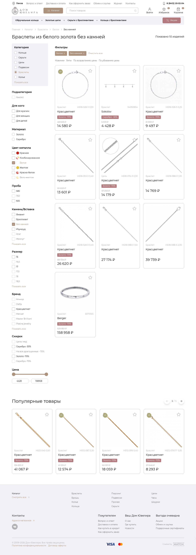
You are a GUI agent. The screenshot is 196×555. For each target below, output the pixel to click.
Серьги (115, 506)
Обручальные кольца (26, 20)
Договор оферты (57, 545)
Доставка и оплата (56, 3)
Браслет (61, 107)
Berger (61, 318)
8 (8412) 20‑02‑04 (175, 3)
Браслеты (77, 493)
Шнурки (155, 502)
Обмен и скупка (102, 3)
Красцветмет (66, 111)
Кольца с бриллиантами (113, 20)
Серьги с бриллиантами (81, 20)
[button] (181, 401)
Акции (159, 521)
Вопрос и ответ (34, 3)
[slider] (13, 374)
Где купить (130, 524)
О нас (128, 521)
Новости (129, 528)
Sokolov (106, 111)
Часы (154, 498)
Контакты (130, 3)
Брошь (75, 498)
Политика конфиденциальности (29, 545)
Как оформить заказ (79, 3)
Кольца (75, 506)
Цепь (104, 176)
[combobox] (102, 11)
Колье (75, 502)
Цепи (154, 493)
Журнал (118, 3)
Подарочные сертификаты (170, 528)
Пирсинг (116, 493)
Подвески (116, 498)
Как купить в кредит (109, 528)
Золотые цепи (53, 20)
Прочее (115, 502)
